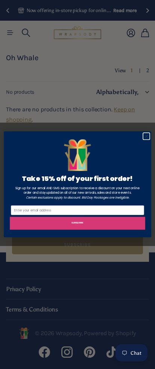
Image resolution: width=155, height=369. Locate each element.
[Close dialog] (146, 136)
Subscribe (77, 223)
